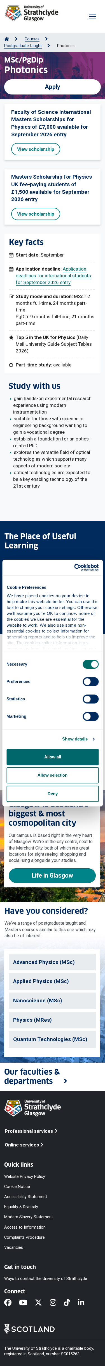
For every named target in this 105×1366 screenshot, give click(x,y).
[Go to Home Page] (6, 39)
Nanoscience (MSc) (37, 1000)
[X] (42, 1303)
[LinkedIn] (85, 1303)
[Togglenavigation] (92, 16)
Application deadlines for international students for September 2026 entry (53, 275)
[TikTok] (71, 1303)
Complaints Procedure (24, 1237)
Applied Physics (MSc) (41, 981)
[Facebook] (11, 1303)
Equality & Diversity (21, 1207)
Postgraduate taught (23, 45)
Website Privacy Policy (24, 1176)
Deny (53, 793)
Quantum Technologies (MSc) (50, 1039)
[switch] (91, 681)
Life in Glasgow (52, 875)
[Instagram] (57, 1303)
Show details (75, 739)
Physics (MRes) (32, 1020)
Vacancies (13, 1247)
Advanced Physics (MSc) (44, 962)
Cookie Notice (17, 1186)
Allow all (52, 756)
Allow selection (52, 775)
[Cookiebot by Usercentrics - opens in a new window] (75, 567)
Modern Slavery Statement (28, 1217)
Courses (32, 39)
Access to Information (25, 1227)
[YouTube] (27, 1303)
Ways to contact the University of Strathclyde (45, 1278)
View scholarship (35, 149)
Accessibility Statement (25, 1196)
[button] (52, 1077)
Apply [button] (52, 86)
